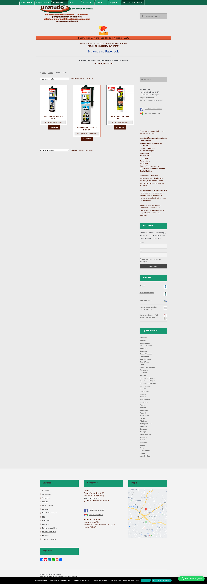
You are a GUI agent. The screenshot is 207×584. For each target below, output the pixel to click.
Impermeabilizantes (147, 378)
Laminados (144, 391)
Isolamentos (145, 386)
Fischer (50, 73)
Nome (142, 242)
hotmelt (143, 375)
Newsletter (45, 524)
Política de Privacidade (162, 580)
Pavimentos (144, 416)
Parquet (143, 413)
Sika (98, 2)
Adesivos (143, 338)
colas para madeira (147, 367)
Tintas (142, 453)
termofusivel (145, 451)
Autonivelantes (146, 346)
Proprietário (41, 2)
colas (142, 364)
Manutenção (145, 399)
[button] (191, 578)
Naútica (143, 408)
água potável (145, 456)
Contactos (45, 509)
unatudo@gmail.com (103, 63)
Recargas (143, 429)
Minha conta (46, 520)
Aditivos (143, 340)
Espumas (143, 373)
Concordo (146, 580)
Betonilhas (144, 348)
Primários (143, 421)
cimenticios (144, 356)
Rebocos (143, 426)
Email (141, 251)
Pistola (142, 418)
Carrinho (45, 501)
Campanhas (46, 498)
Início (44, 73)
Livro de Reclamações (49, 513)
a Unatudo (45, 490)
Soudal (86, 2)
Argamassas (145, 343)
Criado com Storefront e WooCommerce (65, 576)
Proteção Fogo (146, 424)
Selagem (143, 437)
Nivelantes (144, 410)
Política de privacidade (49, 528)
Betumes (143, 351)
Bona (72, 2)
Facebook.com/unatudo (153, 109)
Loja (43, 517)
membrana (144, 402)
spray (142, 448)
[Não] (204, 580)
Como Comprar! (47, 505)
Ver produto (54, 127)
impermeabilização (147, 381)
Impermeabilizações (148, 383)
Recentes (45, 535)
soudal (142, 445)
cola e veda (144, 362)
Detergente (144, 370)
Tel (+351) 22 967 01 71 (148, 97)
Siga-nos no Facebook (103, 51)
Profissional (58, 2)
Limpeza (143, 394)
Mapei (112, 2)
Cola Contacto (145, 359)
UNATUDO (25, 2)
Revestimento (145, 434)
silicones (143, 442)
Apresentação (46, 494)
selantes (143, 440)
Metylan (143, 405)
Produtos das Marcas (131, 2)
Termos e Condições (49, 539)
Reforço (143, 432)
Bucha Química (146, 354)
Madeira (143, 397)
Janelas (143, 389)
